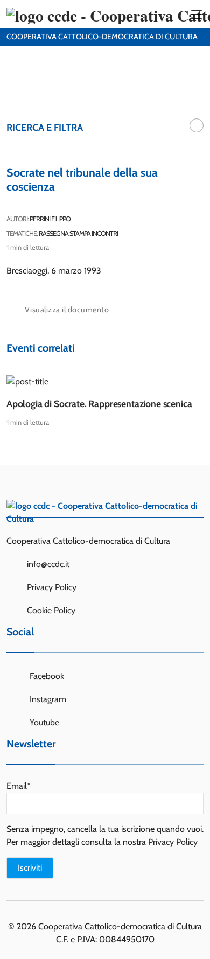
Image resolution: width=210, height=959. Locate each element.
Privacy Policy (51, 587)
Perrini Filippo (50, 219)
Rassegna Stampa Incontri (78, 233)
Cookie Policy (51, 610)
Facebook (45, 676)
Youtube (43, 722)
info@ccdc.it (48, 564)
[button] (197, 125)
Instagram (46, 699)
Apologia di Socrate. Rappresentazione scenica (99, 403)
